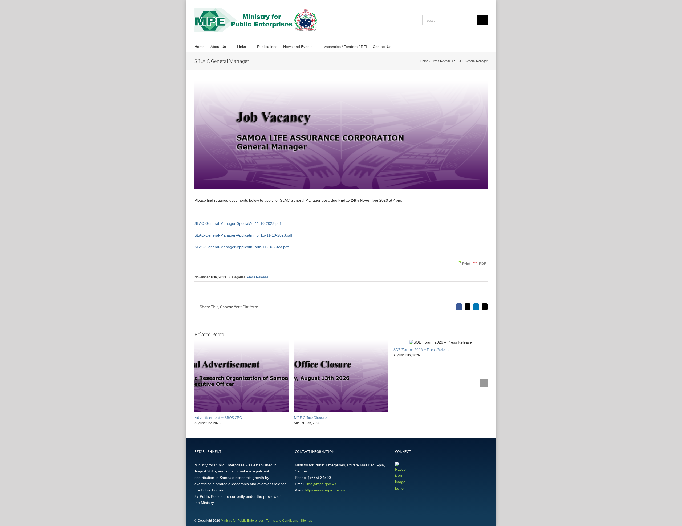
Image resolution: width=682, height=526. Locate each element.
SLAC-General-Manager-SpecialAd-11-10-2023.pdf (237, 223)
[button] (398, 46)
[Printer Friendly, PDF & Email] (471, 264)
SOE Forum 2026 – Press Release (421, 349)
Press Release (257, 277)
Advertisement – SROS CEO (218, 417)
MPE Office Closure (310, 417)
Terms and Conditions (282, 521)
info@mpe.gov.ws (321, 484)
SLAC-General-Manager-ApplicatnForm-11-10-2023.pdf (241, 247)
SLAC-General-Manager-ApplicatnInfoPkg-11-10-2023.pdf (243, 235)
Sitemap (306, 521)
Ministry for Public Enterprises (242, 521)
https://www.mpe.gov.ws (325, 490)
